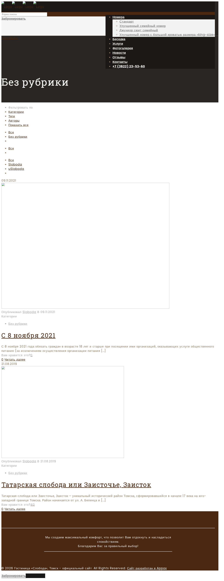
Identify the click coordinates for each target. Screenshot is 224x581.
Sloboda (15, 164)
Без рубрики (17, 137)
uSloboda (16, 169)
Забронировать (13, 18)
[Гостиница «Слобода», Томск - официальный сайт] (22, 6)
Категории (16, 112)
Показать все (18, 125)
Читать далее (15, 359)
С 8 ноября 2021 (28, 335)
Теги (11, 116)
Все (11, 132)
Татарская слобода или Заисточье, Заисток (76, 484)
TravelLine (9, 38)
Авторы (14, 121)
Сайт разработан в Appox (147, 568)
